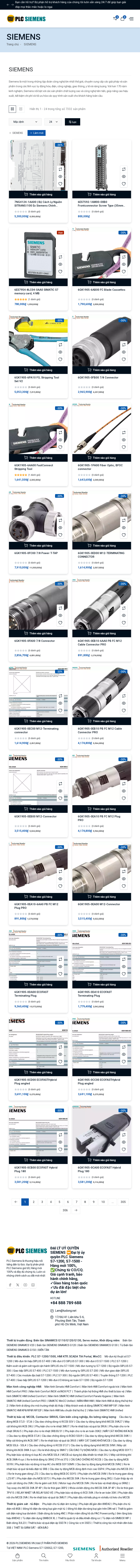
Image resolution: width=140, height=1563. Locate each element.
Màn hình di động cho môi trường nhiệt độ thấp (37, 1405)
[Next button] (8, 4)
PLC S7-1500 (51, 1370)
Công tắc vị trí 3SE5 (79, 1522)
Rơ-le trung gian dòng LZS (23, 1473)
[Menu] (130, 18)
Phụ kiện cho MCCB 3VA (65, 1478)
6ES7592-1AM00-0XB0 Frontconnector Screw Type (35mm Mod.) (100, 205)
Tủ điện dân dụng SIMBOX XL (39, 1518)
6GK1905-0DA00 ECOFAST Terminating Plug (31, 993)
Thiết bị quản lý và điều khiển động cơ (78, 1518)
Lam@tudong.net (65, 1310)
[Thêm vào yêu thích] (60, 183)
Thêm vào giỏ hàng (40, 194)
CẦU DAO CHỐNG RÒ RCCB (86, 1459)
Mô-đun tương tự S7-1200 (91, 1365)
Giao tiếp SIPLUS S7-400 (27, 1370)
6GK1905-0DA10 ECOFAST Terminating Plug (95, 993)
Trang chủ (13, 44)
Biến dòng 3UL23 (16, 1522)
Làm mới (38, 132)
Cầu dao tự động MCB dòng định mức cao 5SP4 (76, 1469)
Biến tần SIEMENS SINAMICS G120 (56, 1345)
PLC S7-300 (60, 1375)
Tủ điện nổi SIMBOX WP (116, 1518)
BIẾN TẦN (43, 1349)
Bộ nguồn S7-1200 (102, 1380)
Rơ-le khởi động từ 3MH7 (52, 1450)
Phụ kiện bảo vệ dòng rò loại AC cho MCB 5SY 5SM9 (45, 1464)
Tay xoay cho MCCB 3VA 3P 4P (24, 1488)
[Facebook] (10, 1284)
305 (123, 1202)
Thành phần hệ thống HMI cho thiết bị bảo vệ (99, 1391)
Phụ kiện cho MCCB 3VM (92, 1473)
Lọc (74, 122)
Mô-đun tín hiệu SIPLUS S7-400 (32, 1361)
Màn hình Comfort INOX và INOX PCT (50, 1391)
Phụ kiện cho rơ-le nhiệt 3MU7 (52, 1426)
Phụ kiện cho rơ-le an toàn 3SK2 (83, 1431)
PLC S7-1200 (119, 1361)
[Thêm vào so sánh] (60, 169)
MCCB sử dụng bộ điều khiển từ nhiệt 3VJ (85, 1454)
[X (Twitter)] (17, 1284)
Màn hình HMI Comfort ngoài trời (100, 1386)
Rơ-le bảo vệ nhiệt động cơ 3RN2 (110, 1483)
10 (103, 1202)
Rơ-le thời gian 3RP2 (56, 1488)
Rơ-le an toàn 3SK (105, 1492)
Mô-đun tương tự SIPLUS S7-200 (79, 1370)
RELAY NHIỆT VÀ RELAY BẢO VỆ (35, 1492)
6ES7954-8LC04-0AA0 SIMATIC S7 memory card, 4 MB (36, 291)
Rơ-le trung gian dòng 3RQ (96, 1478)
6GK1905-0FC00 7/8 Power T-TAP (36, 553)
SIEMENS (17, 132)
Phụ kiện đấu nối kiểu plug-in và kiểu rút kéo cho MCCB (99, 1497)
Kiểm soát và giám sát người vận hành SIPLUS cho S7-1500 (41, 1365)
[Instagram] (33, 1284)
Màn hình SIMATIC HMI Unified (105, 1410)
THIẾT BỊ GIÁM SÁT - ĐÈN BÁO (30, 1527)
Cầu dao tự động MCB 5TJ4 (24, 1435)
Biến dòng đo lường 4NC (52, 1513)
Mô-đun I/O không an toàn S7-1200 (69, 1380)
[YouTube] (25, 1284)
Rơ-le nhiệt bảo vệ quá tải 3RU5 (58, 1440)
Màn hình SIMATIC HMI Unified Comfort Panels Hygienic (80, 1396)
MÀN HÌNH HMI (85, 1400)
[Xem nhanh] (60, 176)
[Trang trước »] (76, 1210)
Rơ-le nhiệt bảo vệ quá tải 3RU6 (89, 1426)
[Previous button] (12, 4)
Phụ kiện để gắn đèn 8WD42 (95, 1504)
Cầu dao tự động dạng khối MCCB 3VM (92, 1445)
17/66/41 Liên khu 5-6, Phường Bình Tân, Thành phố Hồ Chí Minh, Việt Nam (72, 1320)
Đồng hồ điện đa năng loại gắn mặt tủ (44, 1508)
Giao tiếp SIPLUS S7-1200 (32, 1380)
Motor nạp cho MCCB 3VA (74, 1483)
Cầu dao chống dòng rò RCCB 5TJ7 (48, 1445)
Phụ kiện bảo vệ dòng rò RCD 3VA (74, 1492)
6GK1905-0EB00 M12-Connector (35, 816)
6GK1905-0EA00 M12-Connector (99, 904)
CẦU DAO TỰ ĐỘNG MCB (82, 1450)
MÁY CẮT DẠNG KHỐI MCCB (94, 1440)
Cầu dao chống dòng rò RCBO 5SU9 (62, 1435)
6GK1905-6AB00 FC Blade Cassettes (101, 289)
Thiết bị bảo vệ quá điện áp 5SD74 (47, 1522)
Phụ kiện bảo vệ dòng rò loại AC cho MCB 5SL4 (33, 1454)
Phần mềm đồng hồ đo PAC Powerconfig (91, 1513)
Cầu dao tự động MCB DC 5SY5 (58, 1473)
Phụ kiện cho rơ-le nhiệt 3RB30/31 (43, 1431)
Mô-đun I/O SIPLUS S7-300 (68, 1361)
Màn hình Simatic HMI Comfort (62, 1386)
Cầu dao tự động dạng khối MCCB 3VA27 (99, 1421)
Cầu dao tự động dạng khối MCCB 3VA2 (99, 1464)
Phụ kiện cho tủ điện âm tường (59, 1504)
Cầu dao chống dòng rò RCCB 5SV (54, 1421)
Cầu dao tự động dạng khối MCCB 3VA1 (107, 1435)
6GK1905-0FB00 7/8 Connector (98, 377)
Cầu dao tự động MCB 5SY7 (115, 1450)
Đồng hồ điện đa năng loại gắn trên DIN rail (91, 1508)
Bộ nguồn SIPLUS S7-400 (83, 1375)
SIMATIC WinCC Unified (61, 1400)
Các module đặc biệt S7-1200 (34, 1375)
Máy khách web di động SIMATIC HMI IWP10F (91, 1405)
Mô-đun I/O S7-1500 (97, 1361)
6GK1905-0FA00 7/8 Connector (34, 641)
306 (65, 1210)
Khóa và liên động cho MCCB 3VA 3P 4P (92, 1488)
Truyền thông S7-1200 (113, 1375)
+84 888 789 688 (65, 1303)
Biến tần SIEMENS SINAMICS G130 (98, 1345)
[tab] (12, 109)
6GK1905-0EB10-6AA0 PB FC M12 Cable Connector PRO (100, 642)
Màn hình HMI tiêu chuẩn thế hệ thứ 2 (65, 1410)
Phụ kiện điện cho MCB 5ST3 (33, 1478)
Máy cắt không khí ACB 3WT (23, 1440)
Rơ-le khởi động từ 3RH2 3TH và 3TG (47, 1459)
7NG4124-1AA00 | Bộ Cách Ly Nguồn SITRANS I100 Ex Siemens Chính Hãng (38, 205)
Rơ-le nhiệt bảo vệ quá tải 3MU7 (48, 1497)
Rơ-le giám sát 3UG (46, 1483)
